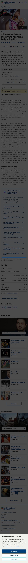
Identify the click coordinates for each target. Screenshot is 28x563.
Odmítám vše (14, 555)
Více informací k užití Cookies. (14, 546)
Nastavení (14, 559)
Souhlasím (14, 551)
